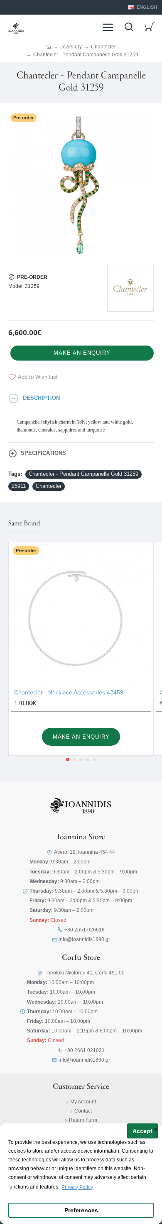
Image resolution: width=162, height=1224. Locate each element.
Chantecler (103, 47)
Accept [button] (142, 1131)
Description (41, 398)
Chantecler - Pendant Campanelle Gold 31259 (83, 474)
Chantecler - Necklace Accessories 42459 (68, 692)
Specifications (43, 453)
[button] (67, 759)
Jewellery (71, 47)
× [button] (156, 1130)
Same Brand (24, 523)
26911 (19, 486)
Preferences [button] (81, 1210)
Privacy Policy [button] (77, 1187)
